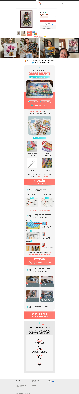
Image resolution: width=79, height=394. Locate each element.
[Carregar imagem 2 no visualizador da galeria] (23, 33)
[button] (16, 3)
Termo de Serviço (34, 385)
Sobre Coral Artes (18, 381)
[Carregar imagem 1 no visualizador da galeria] (18, 33)
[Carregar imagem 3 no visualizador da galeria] (29, 33)
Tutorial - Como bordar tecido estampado (21, 385)
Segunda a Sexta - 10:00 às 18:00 (20, 386)
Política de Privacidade (34, 381)
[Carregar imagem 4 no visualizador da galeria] (34, 33)
